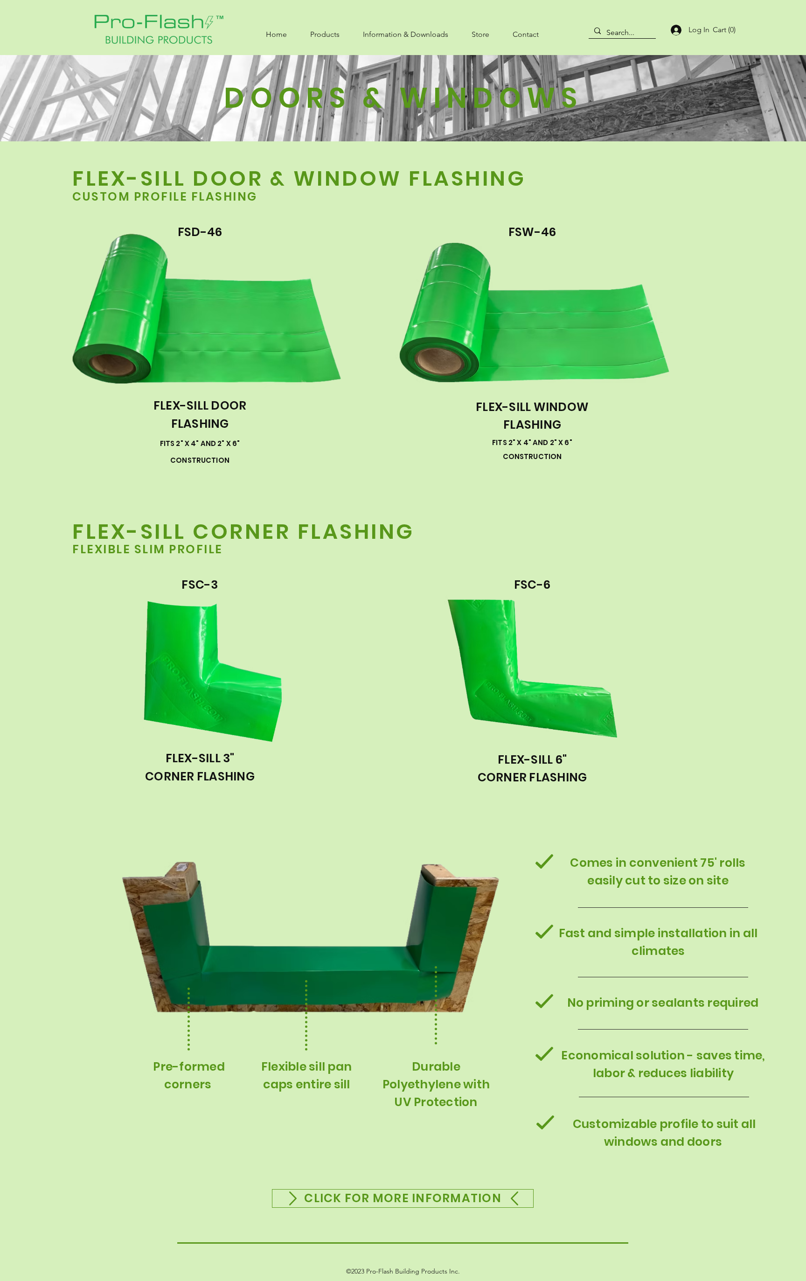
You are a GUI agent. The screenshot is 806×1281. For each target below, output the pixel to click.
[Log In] (675, 30)
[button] (325, 30)
